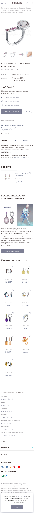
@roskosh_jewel (7, 411)
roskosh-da (5, 405)
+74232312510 (6, 417)
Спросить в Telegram (12, 101)
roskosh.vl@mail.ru (8, 399)
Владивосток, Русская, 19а (9, 128)
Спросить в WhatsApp (12, 97)
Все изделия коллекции (12, 251)
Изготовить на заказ (12, 111)
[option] (17, 32)
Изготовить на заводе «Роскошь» (12, 125)
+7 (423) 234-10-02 (8, 435)
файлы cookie (20, 496)
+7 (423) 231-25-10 (6, 130)
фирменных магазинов (21, 158)
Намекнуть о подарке (12, 105)
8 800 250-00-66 (7, 423)
